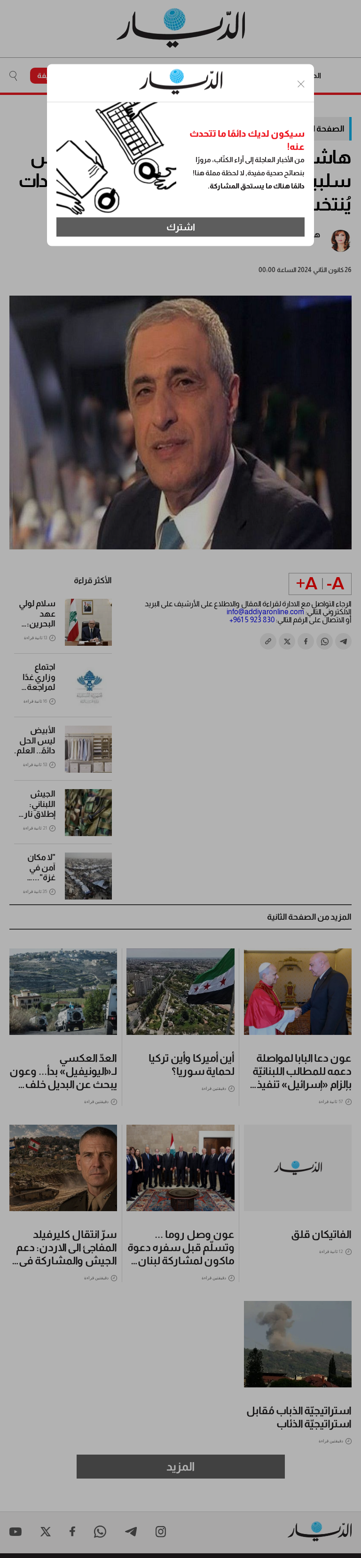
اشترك (180, 227)
